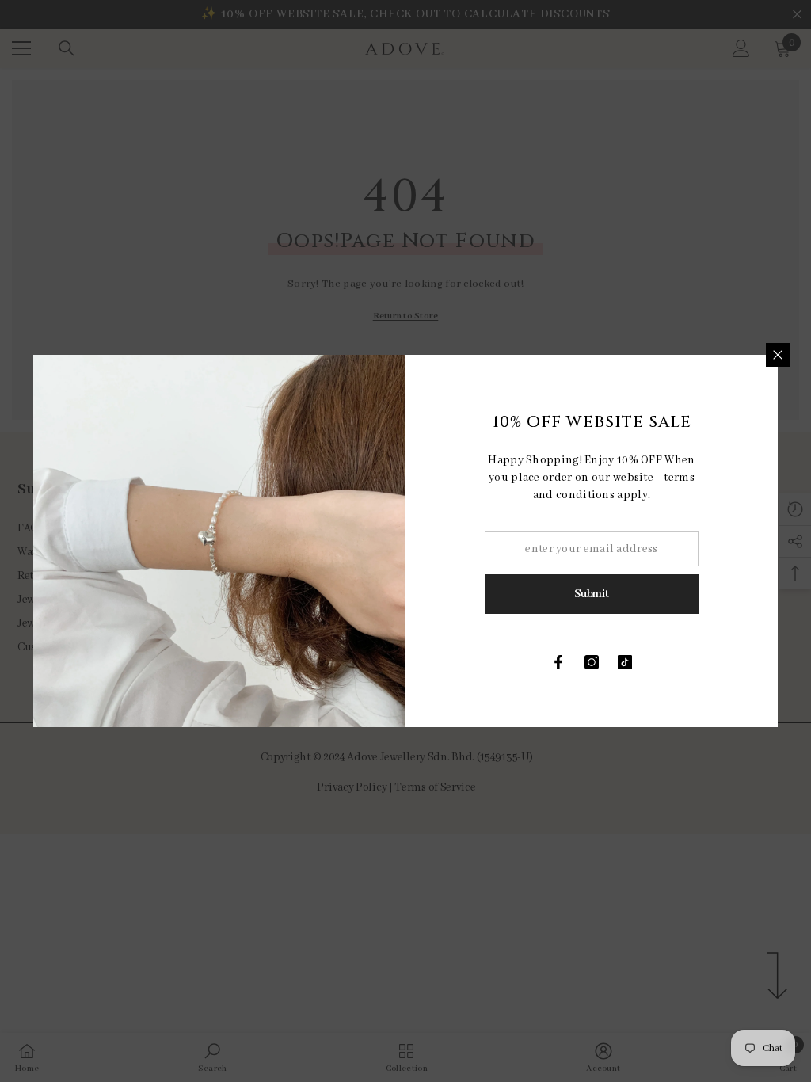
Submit (591, 594)
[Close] (778, 355)
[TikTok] (625, 662)
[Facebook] (558, 662)
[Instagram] (591, 662)
